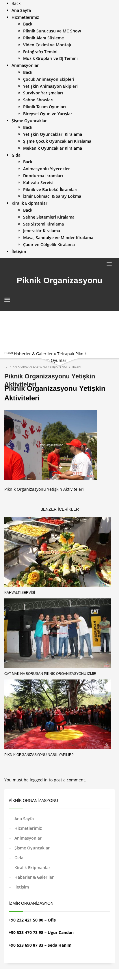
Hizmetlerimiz (28, 828)
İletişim (21, 887)
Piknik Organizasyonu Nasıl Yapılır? (39, 755)
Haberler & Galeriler (33, 353)
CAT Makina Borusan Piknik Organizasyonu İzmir (50, 674)
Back (16, 3)
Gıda (18, 857)
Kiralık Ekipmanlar (32, 867)
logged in (39, 780)
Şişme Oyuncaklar (32, 848)
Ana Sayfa (24, 818)
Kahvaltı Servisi (19, 593)
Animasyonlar (28, 838)
